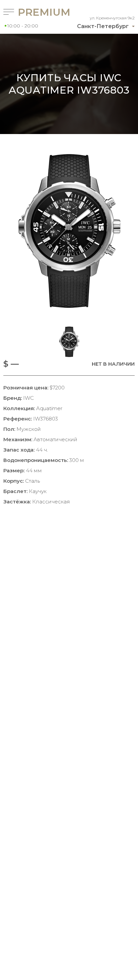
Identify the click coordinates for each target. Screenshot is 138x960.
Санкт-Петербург (103, 26)
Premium (35, 12)
